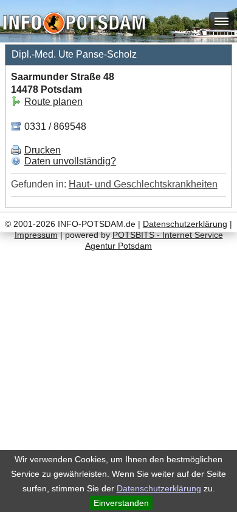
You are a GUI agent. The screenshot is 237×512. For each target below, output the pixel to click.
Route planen (53, 101)
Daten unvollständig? (70, 161)
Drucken (42, 150)
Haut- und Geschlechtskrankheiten (143, 184)
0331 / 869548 (54, 126)
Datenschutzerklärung (159, 488)
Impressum (36, 235)
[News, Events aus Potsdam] (74, 24)
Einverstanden (121, 503)
